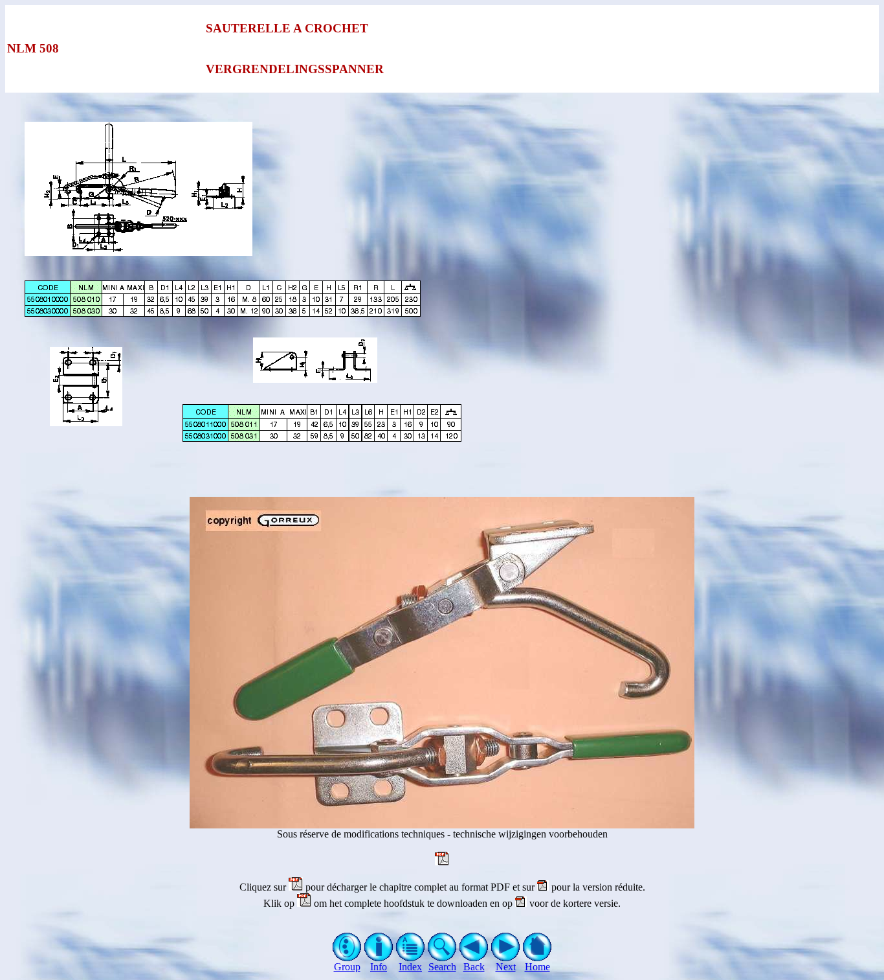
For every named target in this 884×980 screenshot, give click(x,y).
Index (410, 966)
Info (378, 966)
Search (442, 966)
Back (474, 966)
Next (506, 966)
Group (347, 966)
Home (537, 966)
